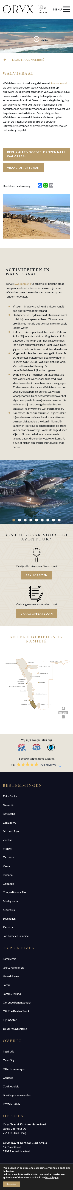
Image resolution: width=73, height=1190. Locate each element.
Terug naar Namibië (27, 59)
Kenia (6, 866)
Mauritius (9, 909)
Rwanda (8, 874)
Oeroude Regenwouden (17, 1002)
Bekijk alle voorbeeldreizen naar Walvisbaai (36, 154)
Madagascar (10, 901)
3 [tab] (25, 520)
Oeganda (8, 883)
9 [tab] (59, 520)
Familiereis (9, 958)
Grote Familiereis (13, 967)
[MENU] (66, 9)
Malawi (7, 848)
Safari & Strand (12, 993)
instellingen (51, 1177)
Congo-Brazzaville (14, 892)
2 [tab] (19, 520)
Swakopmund (58, 83)
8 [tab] (53, 520)
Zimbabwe (9, 822)
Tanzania (8, 857)
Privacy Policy (11, 1103)
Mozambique (11, 831)
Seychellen (9, 918)
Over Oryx (9, 1060)
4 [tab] (30, 520)
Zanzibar (8, 927)
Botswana (9, 813)
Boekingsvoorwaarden (16, 1095)
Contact (8, 1077)
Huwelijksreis (11, 976)
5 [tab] (36, 520)
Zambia (7, 840)
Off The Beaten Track (16, 1011)
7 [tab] (47, 520)
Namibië (8, 805)
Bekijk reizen (36, 575)
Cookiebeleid (11, 1086)
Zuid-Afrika (10, 796)
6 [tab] (42, 520)
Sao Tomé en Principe (16, 936)
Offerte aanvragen (14, 1069)
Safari (6, 984)
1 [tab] (13, 520)
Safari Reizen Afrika (15, 1028)
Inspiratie (8, 1051)
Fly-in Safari (10, 1019)
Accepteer (12, 1184)
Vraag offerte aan (23, 167)
